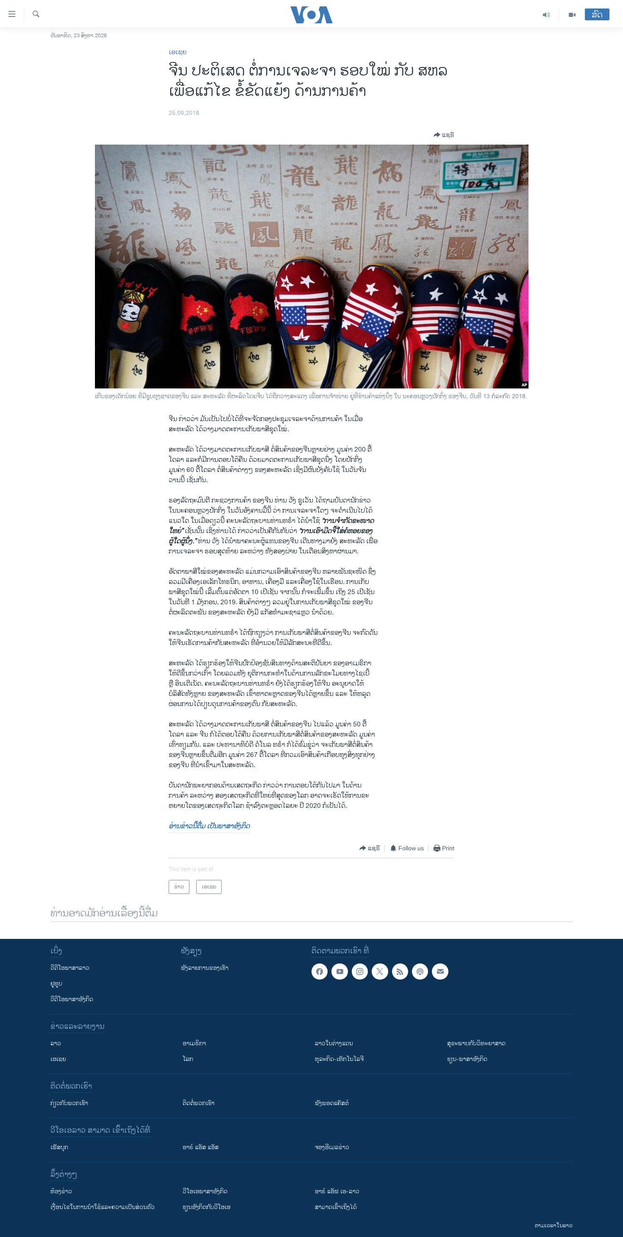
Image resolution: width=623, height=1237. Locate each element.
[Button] (444, 135)
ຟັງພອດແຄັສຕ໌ (332, 1103)
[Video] (572, 14)
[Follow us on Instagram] (360, 971)
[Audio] (546, 14)
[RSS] (400, 971)
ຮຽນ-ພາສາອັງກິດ (467, 1059)
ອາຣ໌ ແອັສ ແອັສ (201, 1147)
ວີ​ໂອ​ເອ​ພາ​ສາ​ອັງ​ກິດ (205, 1191)
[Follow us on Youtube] (339, 971)
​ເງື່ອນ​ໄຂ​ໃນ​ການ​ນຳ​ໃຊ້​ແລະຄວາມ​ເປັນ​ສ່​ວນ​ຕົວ (102, 1207)
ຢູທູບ (56, 983)
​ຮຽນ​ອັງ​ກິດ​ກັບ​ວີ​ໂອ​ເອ (207, 1207)
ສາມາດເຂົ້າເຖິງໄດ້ (336, 1207)
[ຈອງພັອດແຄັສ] (440, 971)
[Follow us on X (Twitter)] (380, 971)
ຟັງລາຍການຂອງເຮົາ (204, 967)
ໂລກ (188, 1059)
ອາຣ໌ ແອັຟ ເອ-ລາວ (337, 1191)
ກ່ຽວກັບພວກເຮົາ (69, 1103)
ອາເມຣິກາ (194, 1043)
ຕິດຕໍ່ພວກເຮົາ (198, 1103)
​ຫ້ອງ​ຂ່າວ (61, 1191)
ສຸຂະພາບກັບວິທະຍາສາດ (476, 1043)
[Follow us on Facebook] (320, 971)
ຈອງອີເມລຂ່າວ (332, 1147)
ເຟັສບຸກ (59, 1147)
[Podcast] (420, 971)
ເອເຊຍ (177, 52)
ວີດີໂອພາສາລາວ (69, 967)
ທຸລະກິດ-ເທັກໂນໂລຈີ (339, 1059)
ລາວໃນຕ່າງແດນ (334, 1043)
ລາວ (55, 1043)
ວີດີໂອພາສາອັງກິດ (71, 999)
